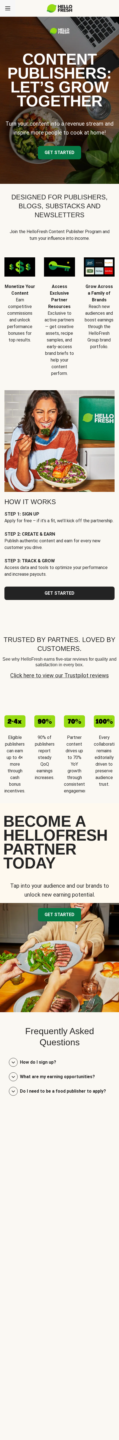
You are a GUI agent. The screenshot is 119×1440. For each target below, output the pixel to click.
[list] (59, 312)
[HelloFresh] (60, 8)
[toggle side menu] (7, 8)
